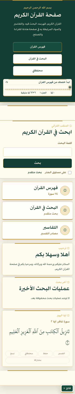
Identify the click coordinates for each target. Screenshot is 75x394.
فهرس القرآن (37, 47)
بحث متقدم (35, 172)
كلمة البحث (65, 143)
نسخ (12, 353)
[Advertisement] (37, 112)
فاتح (68, 388)
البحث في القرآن (38, 59)
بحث (37, 163)
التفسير (61, 353)
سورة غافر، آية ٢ (60, 322)
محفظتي (37, 71)
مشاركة (37, 360)
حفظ (45, 353)
